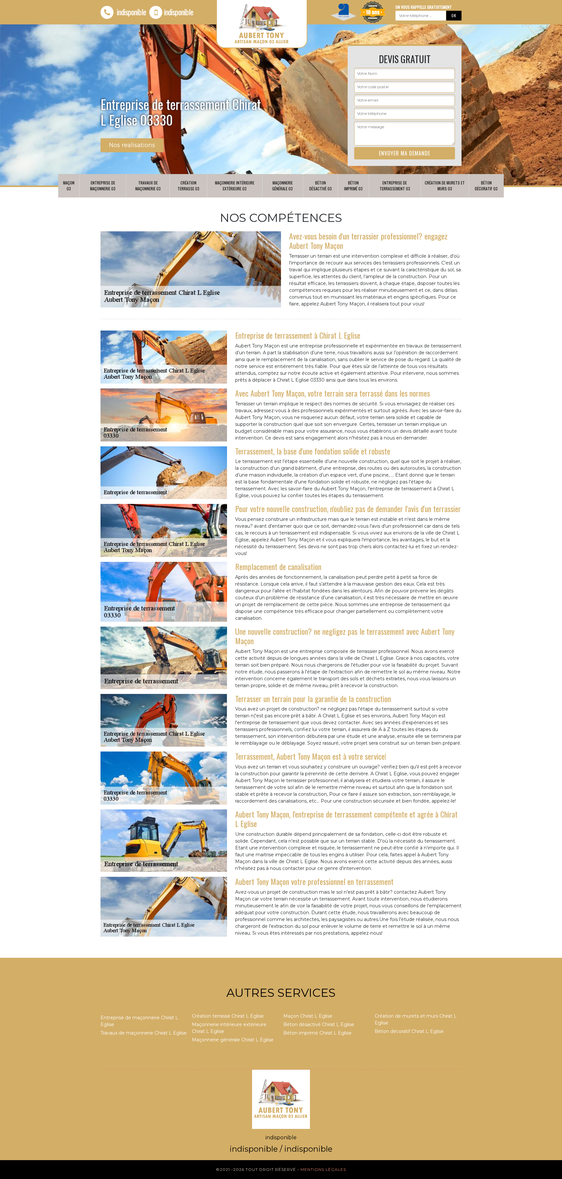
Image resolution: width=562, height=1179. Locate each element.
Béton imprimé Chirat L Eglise (317, 1033)
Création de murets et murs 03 (445, 185)
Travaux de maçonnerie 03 (148, 185)
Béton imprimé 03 (353, 185)
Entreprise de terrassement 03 (395, 185)
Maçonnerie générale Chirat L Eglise (233, 1040)
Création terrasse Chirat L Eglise (228, 1016)
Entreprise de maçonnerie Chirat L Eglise (139, 1021)
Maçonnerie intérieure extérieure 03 (234, 185)
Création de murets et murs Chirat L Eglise (416, 1019)
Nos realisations (132, 145)
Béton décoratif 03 (486, 185)
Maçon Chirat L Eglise (307, 1016)
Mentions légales (323, 1169)
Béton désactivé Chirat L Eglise (318, 1024)
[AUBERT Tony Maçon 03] (281, 1099)
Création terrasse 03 (188, 185)
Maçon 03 (68, 185)
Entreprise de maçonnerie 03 (102, 185)
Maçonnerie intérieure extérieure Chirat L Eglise (229, 1028)
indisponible (130, 12)
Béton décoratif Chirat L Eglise (409, 1031)
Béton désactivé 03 (320, 185)
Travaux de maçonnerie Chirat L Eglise (143, 1033)
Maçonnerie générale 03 (282, 185)
